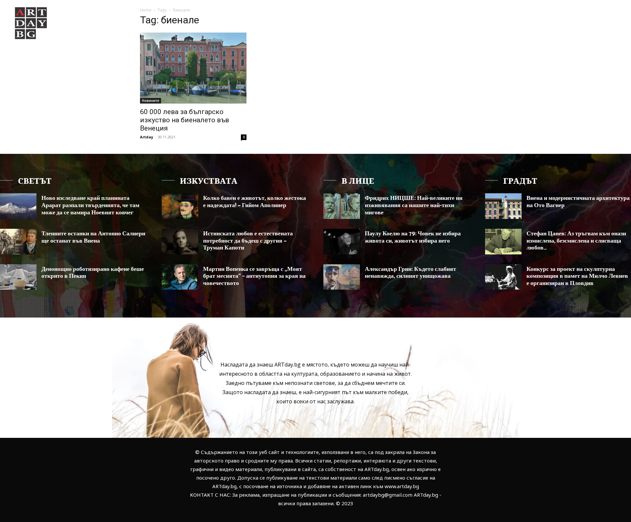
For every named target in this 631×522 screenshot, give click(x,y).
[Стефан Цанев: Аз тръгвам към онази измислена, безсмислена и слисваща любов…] (503, 241)
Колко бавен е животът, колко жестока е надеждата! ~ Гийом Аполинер (254, 201)
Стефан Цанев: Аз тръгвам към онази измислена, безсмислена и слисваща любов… (576, 241)
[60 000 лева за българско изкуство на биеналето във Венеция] (193, 68)
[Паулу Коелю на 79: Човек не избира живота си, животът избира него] (341, 241)
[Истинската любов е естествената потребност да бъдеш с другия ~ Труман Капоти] (180, 241)
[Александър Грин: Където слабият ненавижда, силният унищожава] (341, 277)
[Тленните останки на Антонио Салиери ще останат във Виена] (18, 241)
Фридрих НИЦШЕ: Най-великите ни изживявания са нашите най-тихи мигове (413, 205)
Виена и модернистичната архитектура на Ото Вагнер (578, 201)
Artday (146, 136)
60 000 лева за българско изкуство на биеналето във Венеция (184, 120)
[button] (588, 18)
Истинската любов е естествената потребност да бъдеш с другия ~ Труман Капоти (248, 241)
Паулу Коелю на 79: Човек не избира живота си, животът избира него (413, 237)
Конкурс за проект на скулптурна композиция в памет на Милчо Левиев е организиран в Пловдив (577, 276)
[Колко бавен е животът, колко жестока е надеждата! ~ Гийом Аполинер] (180, 206)
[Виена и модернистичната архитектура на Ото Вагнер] (503, 206)
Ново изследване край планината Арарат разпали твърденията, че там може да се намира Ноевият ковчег (90, 205)
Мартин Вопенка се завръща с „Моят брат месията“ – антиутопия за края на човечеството (254, 276)
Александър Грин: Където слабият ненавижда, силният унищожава (410, 272)
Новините (150, 100)
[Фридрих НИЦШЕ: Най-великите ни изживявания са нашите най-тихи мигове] (341, 206)
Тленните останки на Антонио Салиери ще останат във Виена (93, 237)
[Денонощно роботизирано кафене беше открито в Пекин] (18, 277)
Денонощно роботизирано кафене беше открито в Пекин (92, 272)
